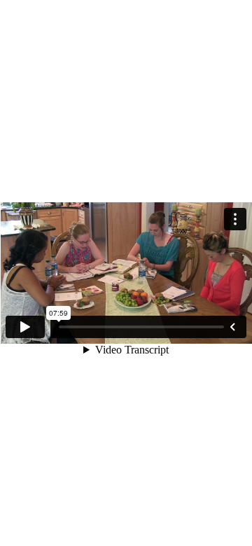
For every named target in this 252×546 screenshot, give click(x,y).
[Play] (25, 327)
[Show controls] (232, 326)
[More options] (235, 219)
